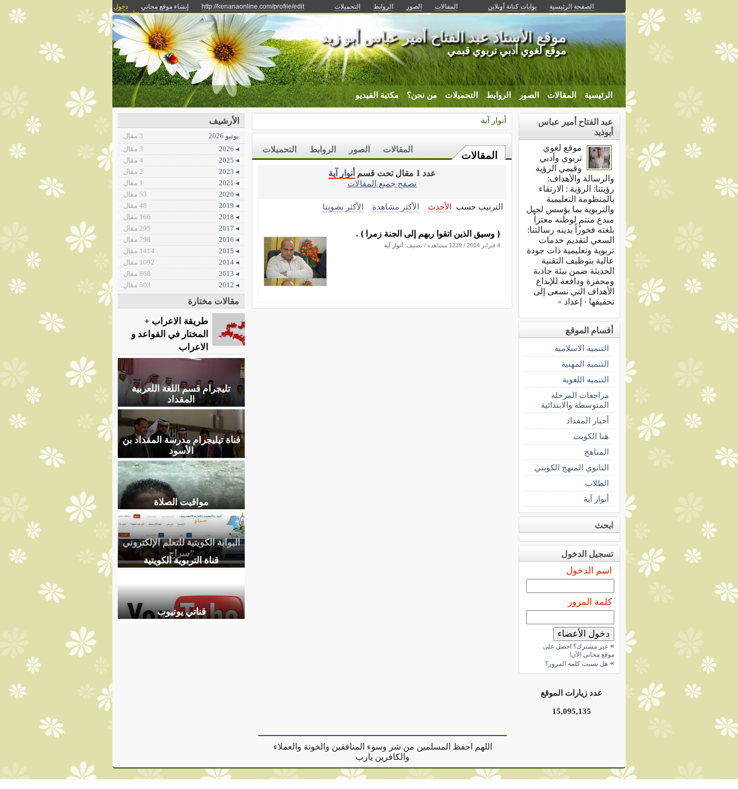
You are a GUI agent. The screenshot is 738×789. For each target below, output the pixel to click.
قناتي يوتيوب (181, 611)
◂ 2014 (181, 262)
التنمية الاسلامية (581, 348)
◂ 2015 (181, 251)
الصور (529, 95)
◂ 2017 (181, 228)
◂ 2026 (181, 149)
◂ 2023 (181, 171)
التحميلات (461, 95)
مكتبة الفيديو (377, 95)
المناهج (596, 451)
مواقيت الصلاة (181, 502)
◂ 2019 (181, 205)
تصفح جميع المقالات (382, 183)
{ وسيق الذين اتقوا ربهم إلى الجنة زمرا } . (428, 233)
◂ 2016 (181, 239)
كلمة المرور (590, 602)
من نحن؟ (422, 95)
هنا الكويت (591, 436)
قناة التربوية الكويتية (181, 560)
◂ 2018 (181, 217)
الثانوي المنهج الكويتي (571, 467)
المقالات (561, 95)
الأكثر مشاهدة (395, 206)
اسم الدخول (589, 570)
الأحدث (440, 206)
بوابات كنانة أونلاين (512, 6)
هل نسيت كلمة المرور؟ (576, 663)
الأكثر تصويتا (343, 206)
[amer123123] (599, 167)
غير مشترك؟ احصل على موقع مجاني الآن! (578, 650)
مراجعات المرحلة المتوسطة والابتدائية (575, 399)
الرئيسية (599, 95)
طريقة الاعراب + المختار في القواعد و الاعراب (170, 334)
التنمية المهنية (585, 363)
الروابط (498, 95)
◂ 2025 (181, 160)
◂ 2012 (181, 285)
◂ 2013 (181, 273)
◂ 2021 (181, 183)
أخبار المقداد (587, 420)
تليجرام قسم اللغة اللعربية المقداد (181, 393)
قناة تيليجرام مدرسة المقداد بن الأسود (181, 445)
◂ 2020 (181, 194)
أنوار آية (493, 120)
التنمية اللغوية (585, 379)
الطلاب (597, 483)
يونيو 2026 (181, 136)
